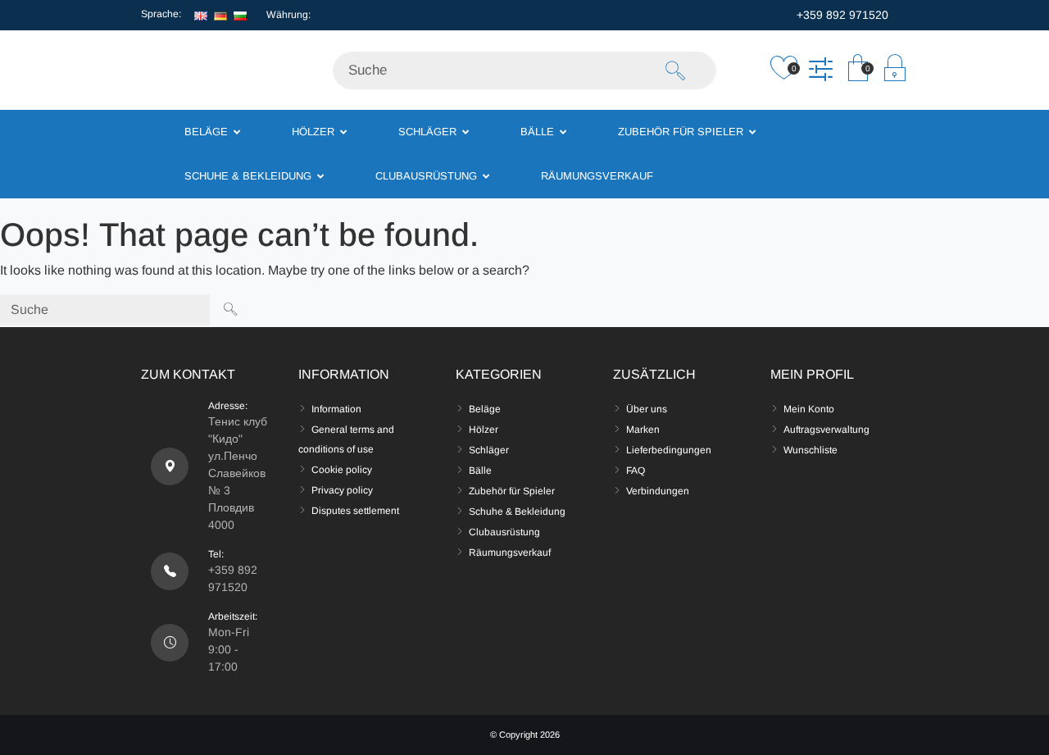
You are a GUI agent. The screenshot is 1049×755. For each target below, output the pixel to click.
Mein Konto (808, 409)
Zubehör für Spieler (512, 491)
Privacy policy (342, 490)
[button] (857, 72)
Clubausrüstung (504, 532)
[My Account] (894, 72)
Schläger (489, 450)
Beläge (485, 409)
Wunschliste (810, 450)
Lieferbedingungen (668, 450)
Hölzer (483, 429)
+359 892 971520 (840, 14)
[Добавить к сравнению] (820, 72)
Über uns (646, 409)
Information (336, 409)
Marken (643, 429)
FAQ (635, 470)
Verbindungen (657, 491)
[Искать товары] (675, 70)
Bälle (480, 470)
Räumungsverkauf (510, 552)
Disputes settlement (355, 510)
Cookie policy (341, 469)
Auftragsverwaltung (826, 429)
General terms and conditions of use (346, 439)
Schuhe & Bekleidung (517, 511)
